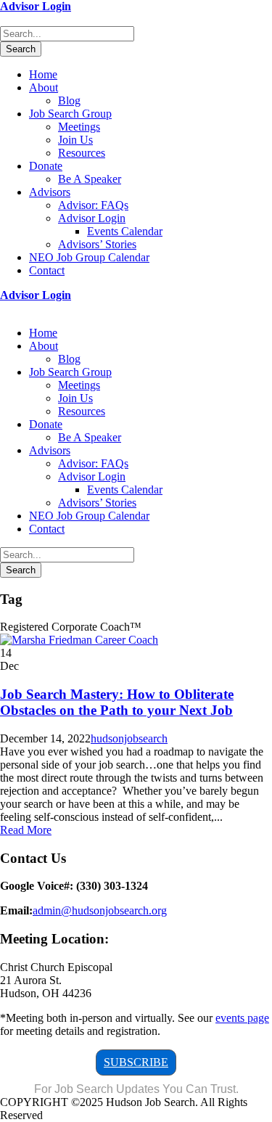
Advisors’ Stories (97, 244)
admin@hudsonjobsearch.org (100, 910)
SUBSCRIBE (136, 1062)
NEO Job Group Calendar (89, 257)
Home (43, 74)
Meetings (79, 126)
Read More (25, 830)
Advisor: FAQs (93, 205)
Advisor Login (35, 6)
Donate (45, 166)
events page (242, 1018)
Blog (69, 100)
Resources (81, 153)
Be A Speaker (89, 179)
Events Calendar (124, 231)
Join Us (75, 140)
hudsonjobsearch (129, 738)
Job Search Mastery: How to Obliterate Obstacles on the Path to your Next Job (117, 702)
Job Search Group (70, 113)
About (43, 87)
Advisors (49, 192)
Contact (47, 270)
